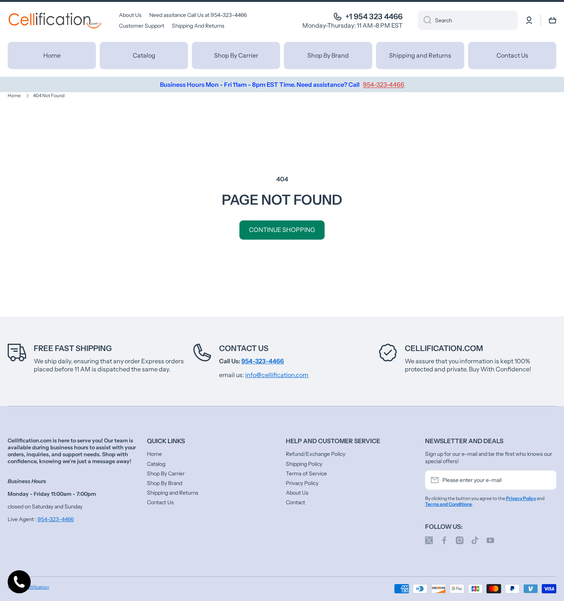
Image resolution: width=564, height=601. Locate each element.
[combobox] (468, 20)
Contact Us (244, 348)
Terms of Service (306, 473)
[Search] (424, 20)
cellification (37, 587)
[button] (552, 20)
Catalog (156, 463)
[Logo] (56, 20)
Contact (295, 502)
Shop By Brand (164, 483)
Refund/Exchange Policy (315, 453)
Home (14, 95)
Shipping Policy (304, 463)
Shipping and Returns (172, 492)
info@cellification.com (276, 375)
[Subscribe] (546, 480)
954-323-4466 (56, 519)
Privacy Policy (302, 483)
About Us (297, 492)
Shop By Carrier (166, 473)
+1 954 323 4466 (373, 16)
